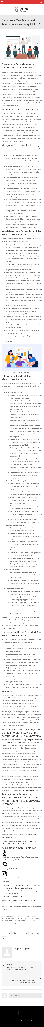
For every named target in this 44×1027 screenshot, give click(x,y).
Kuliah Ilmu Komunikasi (21, 920)
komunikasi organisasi (8, 920)
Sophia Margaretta (23, 948)
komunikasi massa (34, 918)
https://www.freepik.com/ (14, 896)
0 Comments (35, 916)
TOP (22, 1013)
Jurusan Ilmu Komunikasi (22, 918)
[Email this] (4, 938)
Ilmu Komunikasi (23, 900)
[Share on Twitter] (9, 933)
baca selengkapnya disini (30, 790)
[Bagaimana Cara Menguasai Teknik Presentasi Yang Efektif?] (22, 9)
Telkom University (21, 742)
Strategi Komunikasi (32, 923)
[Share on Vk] (38, 933)
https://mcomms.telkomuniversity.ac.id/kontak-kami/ (23, 885)
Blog (27, 916)
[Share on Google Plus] (26, 933)
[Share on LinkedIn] (15, 933)
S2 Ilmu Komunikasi (11, 900)
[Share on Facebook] (4, 933)
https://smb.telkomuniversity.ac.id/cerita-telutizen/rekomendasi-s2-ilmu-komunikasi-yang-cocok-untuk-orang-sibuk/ (23, 891)
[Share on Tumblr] (21, 933)
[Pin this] (32, 933)
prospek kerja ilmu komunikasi (17, 923)
